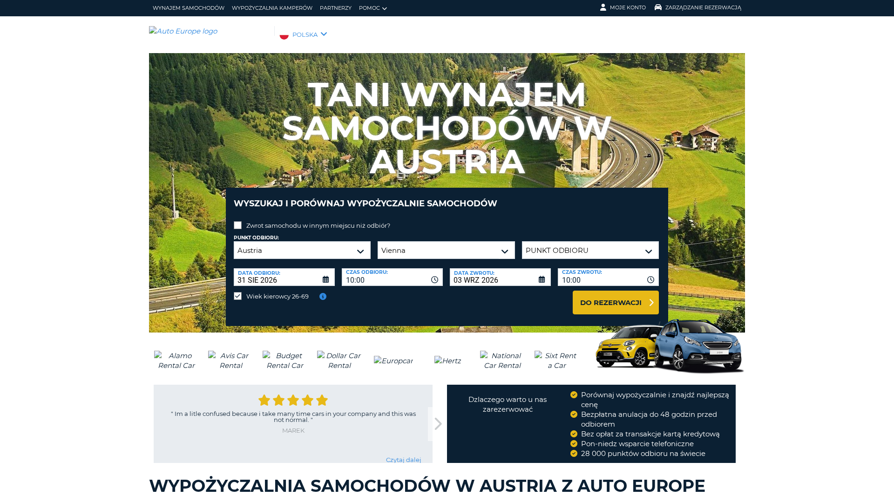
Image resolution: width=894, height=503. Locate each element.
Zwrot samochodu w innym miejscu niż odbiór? (318, 225)
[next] (437, 424)
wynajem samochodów (188, 8)
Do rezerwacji (611, 302)
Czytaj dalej (403, 459)
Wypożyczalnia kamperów (272, 8)
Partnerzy (336, 8)
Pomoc (369, 8)
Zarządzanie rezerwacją (703, 7)
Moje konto (628, 7)
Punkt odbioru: (256, 238)
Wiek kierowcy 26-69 (277, 296)
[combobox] (392, 277)
